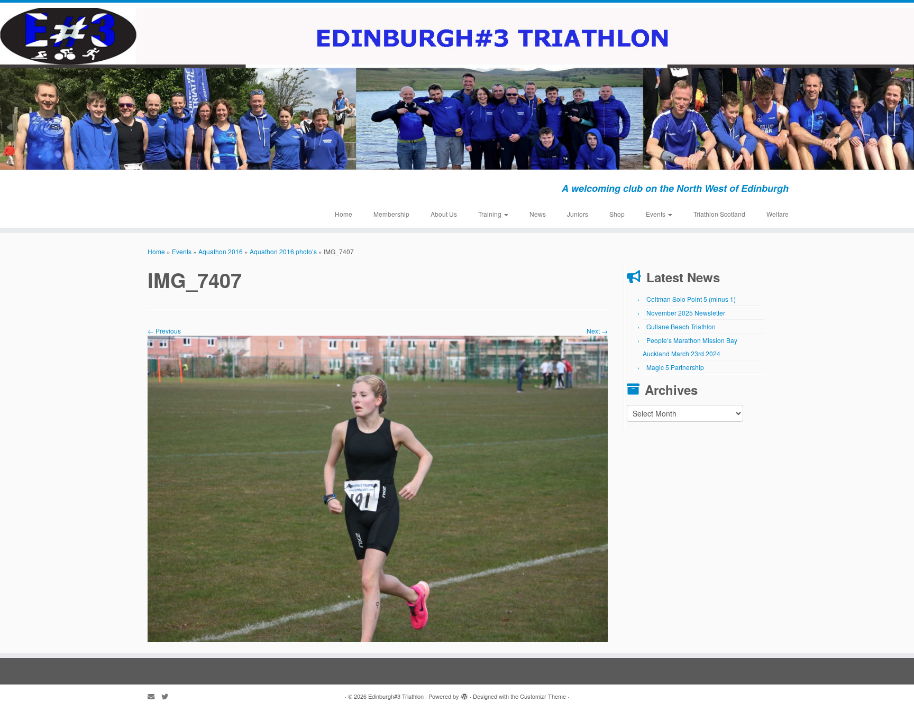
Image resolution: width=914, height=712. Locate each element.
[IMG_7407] (378, 487)
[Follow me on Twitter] (168, 696)
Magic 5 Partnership (675, 367)
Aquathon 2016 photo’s (283, 251)
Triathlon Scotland (719, 213)
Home (343, 213)
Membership (391, 213)
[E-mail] (154, 696)
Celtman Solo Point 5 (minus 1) (691, 298)
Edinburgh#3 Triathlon (396, 696)
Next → (597, 330)
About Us (444, 213)
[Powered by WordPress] (464, 694)
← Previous (164, 330)
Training (490, 213)
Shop (617, 213)
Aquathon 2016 (220, 251)
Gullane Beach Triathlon (681, 326)
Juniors (577, 213)
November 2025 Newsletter (685, 312)
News (537, 213)
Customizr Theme (543, 696)
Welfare (777, 213)
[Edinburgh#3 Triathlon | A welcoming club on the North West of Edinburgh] (457, 89)
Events (656, 213)
